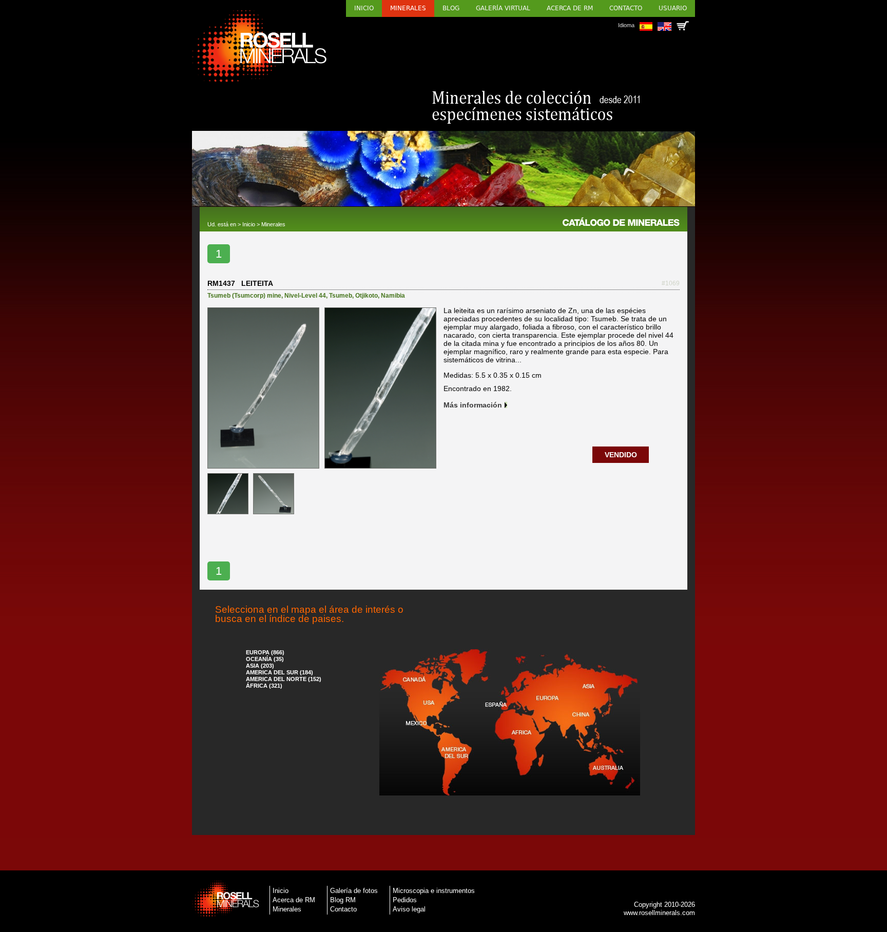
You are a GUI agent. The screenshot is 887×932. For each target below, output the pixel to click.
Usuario (673, 8)
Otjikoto (366, 295)
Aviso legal (409, 909)
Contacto (625, 8)
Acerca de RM (570, 8)
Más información (473, 405)
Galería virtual (503, 8)
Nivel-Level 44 (305, 295)
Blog (450, 8)
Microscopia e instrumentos (434, 891)
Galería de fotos (354, 891)
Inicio (364, 8)
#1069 (671, 283)
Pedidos (405, 900)
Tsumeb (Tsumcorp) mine (244, 295)
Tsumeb (340, 295)
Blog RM (343, 900)
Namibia (393, 295)
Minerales (408, 8)
